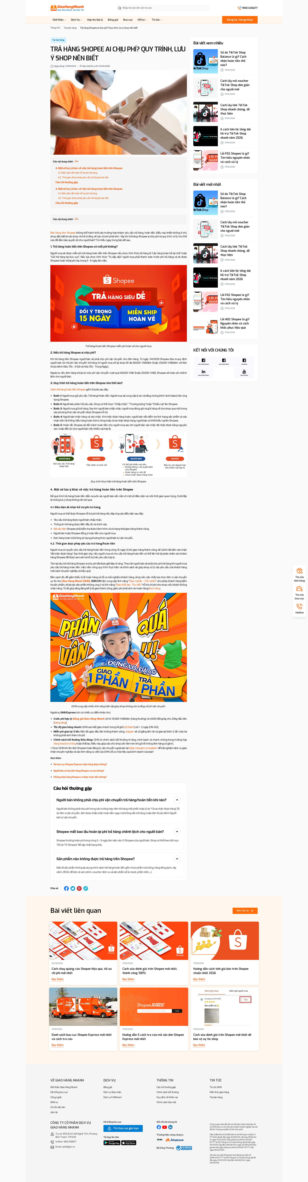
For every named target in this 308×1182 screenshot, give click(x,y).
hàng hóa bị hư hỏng (65, 743)
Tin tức (156, 19)
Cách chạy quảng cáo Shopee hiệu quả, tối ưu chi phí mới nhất (82, 971)
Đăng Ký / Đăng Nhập (240, 19)
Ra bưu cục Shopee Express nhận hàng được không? (80, 764)
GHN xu (54, 1102)
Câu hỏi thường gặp (67, 182)
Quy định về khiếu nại (167, 1097)
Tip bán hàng (216, 1097)
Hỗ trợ (141, 19)
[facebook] (66, 888)
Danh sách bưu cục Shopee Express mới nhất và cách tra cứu (82, 1037)
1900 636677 (250, 8)
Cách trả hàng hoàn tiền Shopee (68, 389)
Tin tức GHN (216, 1087)
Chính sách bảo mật (166, 1102)
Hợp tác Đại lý (95, 19)
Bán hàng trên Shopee (63, 232)
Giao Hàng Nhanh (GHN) (76, 581)
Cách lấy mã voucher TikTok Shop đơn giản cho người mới (234, 85)
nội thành (129, 727)
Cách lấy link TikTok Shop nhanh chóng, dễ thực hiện (235, 109)
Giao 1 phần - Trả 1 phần (142, 581)
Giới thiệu (58, 19)
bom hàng (154, 588)
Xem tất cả (242, 910)
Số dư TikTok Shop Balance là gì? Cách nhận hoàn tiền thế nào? (233, 59)
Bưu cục (128, 19)
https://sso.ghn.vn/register (143, 748)
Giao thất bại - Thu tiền (128, 584)
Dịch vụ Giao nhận (112, 1092)
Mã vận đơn (60, 528)
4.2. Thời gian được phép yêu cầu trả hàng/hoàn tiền (83, 177)
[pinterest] (79, 888)
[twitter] (72, 888)
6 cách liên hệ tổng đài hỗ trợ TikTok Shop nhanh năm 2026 (235, 133)
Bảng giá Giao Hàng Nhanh (89, 718)
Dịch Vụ (75, 19)
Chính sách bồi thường (168, 1092)
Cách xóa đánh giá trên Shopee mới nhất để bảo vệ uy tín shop (222, 1037)
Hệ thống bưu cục (59, 1092)
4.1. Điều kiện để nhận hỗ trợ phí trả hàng (77, 173)
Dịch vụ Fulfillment (112, 1097)
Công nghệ (55, 1097)
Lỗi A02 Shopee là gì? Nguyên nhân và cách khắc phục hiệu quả (234, 323)
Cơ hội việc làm (57, 1107)
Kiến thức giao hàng (219, 1092)
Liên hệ (54, 1112)
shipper (130, 731)
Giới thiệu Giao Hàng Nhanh (63, 1087)
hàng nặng (60, 722)
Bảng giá (113, 19)
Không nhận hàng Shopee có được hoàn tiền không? (80, 777)
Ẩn (76, 161)
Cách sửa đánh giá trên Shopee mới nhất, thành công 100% (149, 971)
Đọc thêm (58, 979)
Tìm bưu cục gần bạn (126, 1128)
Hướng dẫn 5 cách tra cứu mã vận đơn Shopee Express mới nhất (153, 1037)
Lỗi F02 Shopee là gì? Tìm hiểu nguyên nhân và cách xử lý (235, 158)
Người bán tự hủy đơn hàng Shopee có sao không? (79, 770)
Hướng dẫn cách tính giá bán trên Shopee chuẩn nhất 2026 (220, 971)
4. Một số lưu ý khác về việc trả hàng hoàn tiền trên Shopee (89, 168)
